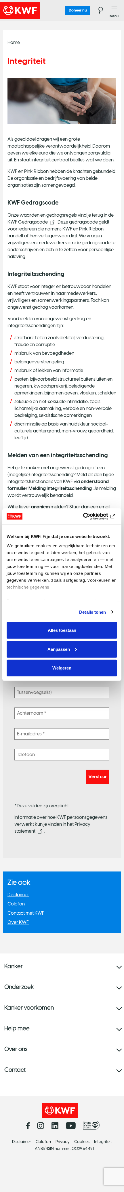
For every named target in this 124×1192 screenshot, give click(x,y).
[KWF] (36, 10)
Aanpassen (58, 648)
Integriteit (103, 1141)
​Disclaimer (18, 894)
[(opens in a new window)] (92, 1125)
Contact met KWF (25, 913)
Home (13, 42)
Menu (114, 10)
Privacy (63, 1141)
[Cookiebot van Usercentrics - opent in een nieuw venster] (92, 516)
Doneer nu (78, 10)
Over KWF (18, 922)
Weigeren (61, 667)
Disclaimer (21, 1141)
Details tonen (92, 611)
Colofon (16, 904)
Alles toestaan (62, 630)
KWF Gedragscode (27, 222)
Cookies (81, 1141)
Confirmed (5, 28)
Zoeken (97, 10)
